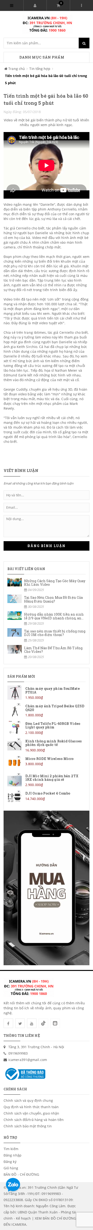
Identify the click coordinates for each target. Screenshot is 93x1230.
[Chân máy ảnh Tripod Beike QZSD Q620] (46, 710)
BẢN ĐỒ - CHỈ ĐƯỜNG (21, 1174)
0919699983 (18, 1053)
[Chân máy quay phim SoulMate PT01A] (46, 693)
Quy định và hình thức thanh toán (31, 1107)
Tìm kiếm (11, 1149)
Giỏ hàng (11, 1168)
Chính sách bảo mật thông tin (28, 1126)
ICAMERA (18, 1224)
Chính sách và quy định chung (28, 1100)
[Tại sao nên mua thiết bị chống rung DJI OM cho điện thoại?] (46, 635)
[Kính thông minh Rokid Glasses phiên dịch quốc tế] (46, 745)
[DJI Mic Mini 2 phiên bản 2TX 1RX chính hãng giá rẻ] (46, 780)
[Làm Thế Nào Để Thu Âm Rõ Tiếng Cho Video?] (46, 652)
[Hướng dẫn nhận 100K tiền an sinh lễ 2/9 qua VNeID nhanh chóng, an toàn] (46, 618)
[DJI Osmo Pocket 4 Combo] (46, 797)
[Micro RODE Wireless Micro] (46, 763)
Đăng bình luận (46, 546)
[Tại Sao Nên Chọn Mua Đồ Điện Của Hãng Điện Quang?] (46, 601)
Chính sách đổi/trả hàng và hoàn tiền (34, 1119)
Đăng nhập (12, 1155)
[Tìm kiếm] (84, 43)
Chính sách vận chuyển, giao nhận (31, 1113)
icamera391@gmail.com (27, 1059)
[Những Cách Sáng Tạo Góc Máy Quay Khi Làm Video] (46, 585)
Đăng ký (10, 1161)
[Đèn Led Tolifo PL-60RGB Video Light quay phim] (46, 728)
